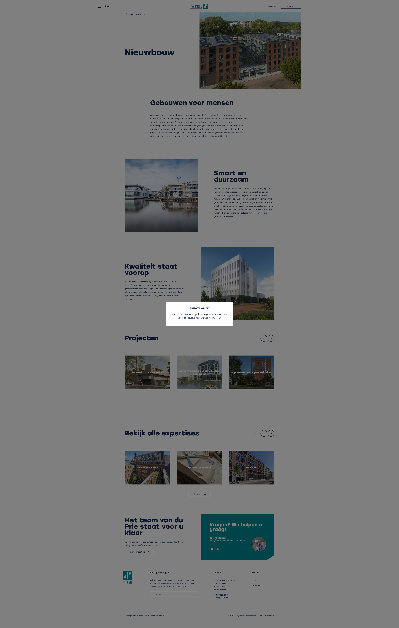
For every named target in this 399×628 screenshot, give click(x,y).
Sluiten (228, 305)
